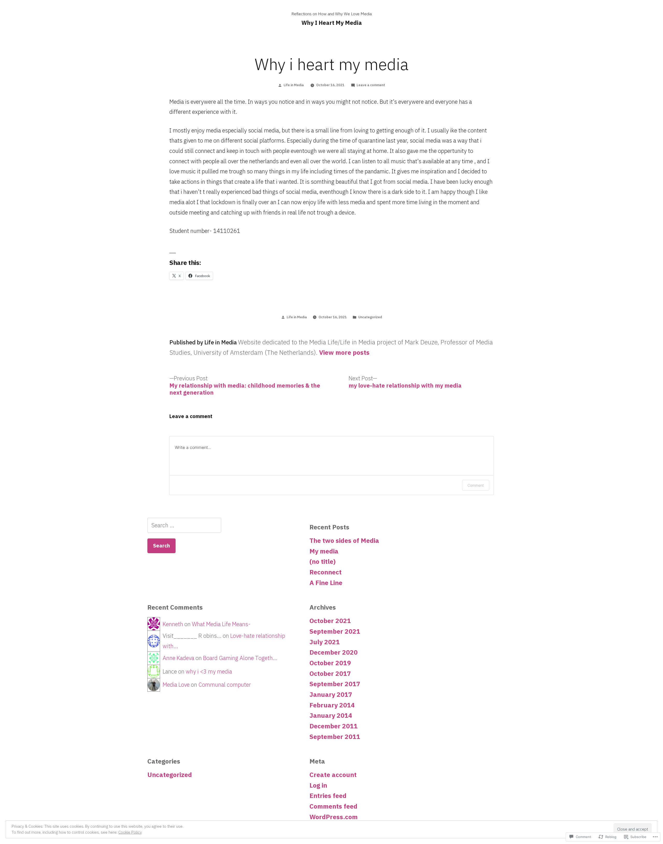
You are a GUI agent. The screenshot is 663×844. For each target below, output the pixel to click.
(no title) (322, 561)
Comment (475, 485)
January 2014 (330, 715)
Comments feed (333, 806)
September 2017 (334, 684)
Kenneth (173, 624)
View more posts (344, 353)
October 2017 (330, 673)
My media (323, 551)
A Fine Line (325, 583)
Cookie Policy (130, 832)
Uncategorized (370, 317)
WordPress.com (333, 817)
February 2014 (332, 705)
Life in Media (294, 85)
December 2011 (333, 726)
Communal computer (224, 684)
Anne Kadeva (178, 658)
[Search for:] (184, 525)
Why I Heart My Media (331, 22)
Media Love (176, 684)
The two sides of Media (344, 540)
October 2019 (330, 663)
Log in (318, 785)
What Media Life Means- (221, 624)
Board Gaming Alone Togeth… (240, 658)
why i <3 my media (209, 671)
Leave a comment (371, 85)
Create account (333, 775)
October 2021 (330, 621)
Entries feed (328, 795)
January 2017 (330, 694)
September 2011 (334, 736)
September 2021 (334, 631)
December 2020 (333, 652)
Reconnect (325, 572)
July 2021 (324, 642)
